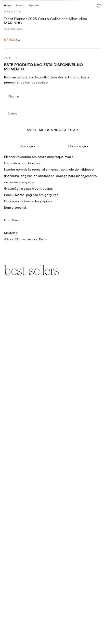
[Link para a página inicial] (7, 5)
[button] (16, 58)
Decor (19, 6)
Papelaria (34, 6)
